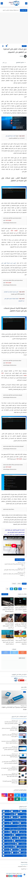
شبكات (24, 46)
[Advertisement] (14, 28)
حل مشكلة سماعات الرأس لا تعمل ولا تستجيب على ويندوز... (10, 10)
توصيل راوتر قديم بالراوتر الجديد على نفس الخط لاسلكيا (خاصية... (8, 642)
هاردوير (6, 811)
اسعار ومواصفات (9, 843)
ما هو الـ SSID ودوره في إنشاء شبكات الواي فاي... (13, 569)
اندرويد (21, 814)
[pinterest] (11, 799)
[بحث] (2, 3)
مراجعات (14, 849)
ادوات (7, 834)
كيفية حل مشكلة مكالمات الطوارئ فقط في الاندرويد (8, 626)
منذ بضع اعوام (20, 562)
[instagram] (4, 795)
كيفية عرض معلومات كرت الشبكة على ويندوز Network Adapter (8, 609)
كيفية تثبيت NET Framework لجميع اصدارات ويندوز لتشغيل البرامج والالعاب (10, 749)
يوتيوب (6, 852)
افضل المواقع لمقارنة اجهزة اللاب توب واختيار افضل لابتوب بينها (10, 775)
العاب (13, 832)
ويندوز (23, 811)
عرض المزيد (5, 594)
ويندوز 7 (14, 855)
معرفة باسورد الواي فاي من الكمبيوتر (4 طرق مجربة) (10, 735)
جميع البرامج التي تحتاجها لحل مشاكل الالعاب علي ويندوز (10, 729)
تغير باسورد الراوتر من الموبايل (11, 291)
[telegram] (24, 799)
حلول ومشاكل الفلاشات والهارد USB (14, 829)
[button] (20, 589)
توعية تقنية (7, 840)
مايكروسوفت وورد (20, 840)
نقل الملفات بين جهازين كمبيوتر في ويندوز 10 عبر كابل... (21, 626)
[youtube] (11, 795)
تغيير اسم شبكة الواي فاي (8, 263)
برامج (13, 817)
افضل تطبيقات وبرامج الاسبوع (14, 820)
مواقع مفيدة (20, 834)
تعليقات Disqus (14, 652)
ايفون (6, 823)
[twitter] (17, 795)
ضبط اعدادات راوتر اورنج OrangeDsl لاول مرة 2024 (10, 782)
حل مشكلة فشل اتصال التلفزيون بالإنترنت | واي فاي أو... (21, 609)
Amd (5, 837)
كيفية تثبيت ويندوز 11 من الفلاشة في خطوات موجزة (14, 708)
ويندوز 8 (6, 849)
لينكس (23, 852)
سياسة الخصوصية (22, 866)
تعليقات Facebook (6, 652)
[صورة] (23, 722)
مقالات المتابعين (20, 846)
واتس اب (23, 849)
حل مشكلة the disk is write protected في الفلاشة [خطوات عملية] (10, 742)
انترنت (23, 823)
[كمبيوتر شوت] (14, 3)
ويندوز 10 (22, 817)
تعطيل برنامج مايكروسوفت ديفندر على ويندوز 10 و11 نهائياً (9, 756)
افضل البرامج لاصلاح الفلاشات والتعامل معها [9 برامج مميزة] (11, 722)
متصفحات (21, 843)
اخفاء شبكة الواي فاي (11, 136)
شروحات (14, 583)
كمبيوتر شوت (9, 873)
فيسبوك (22, 837)
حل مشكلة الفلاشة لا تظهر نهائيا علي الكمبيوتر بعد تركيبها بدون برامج (10, 762)
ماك (14, 852)
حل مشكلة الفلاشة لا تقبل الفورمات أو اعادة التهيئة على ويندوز (9, 769)
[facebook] (24, 795)
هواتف (14, 837)
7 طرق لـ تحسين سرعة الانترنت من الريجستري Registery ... (21, 642)
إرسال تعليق (22, 658)
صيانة (5, 832)
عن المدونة (23, 868)
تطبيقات (8, 814)
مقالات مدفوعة (8, 846)
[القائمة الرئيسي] (26, 3)
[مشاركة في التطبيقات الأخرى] (7, 589)
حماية (14, 823)
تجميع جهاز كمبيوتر (14, 826)
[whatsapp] (17, 799)
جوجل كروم (22, 832)
